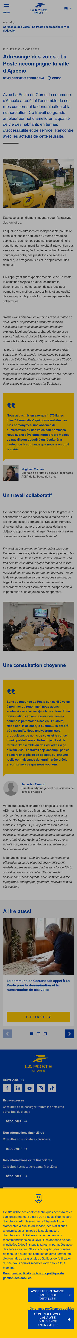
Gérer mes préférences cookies (52, 1308)
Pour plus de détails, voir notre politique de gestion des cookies (33, 1275)
